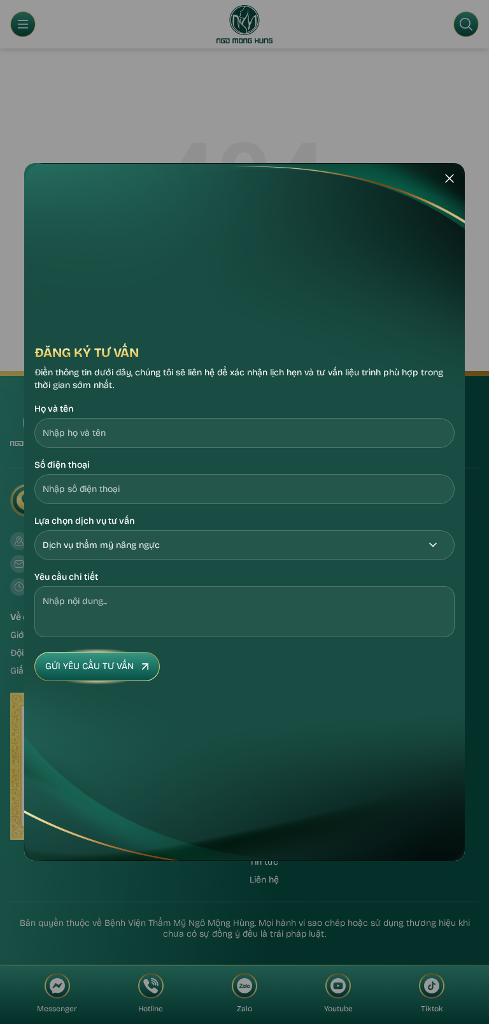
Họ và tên (54, 408)
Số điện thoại (62, 464)
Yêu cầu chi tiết (66, 577)
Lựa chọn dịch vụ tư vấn (84, 521)
